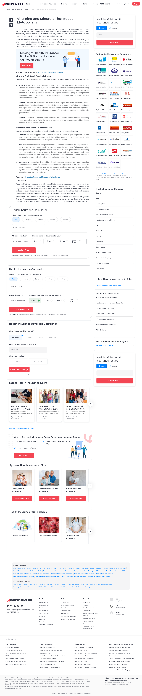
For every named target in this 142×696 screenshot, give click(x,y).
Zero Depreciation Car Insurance (16, 653)
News (85, 4)
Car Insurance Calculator (105, 308)
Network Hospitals (102, 209)
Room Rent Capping (103, 258)
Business (42, 619)
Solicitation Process (89, 618)
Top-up (99, 193)
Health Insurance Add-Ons (105, 220)
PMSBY (40, 587)
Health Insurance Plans (35, 568)
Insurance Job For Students (117, 667)
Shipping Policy (66, 611)
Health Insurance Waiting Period (99, 577)
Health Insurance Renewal (22, 574)
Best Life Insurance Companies (84, 659)
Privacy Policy (65, 602)
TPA (97, 198)
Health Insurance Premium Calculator (109, 303)
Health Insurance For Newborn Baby (47, 577)
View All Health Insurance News (21, 429)
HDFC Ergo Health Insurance (56, 584)
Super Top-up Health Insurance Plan (96, 571)
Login (136, 4)
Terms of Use (65, 613)
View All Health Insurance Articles (108, 285)
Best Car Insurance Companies (16, 664)
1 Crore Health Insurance (66, 568)
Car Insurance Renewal (13, 647)
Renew (64, 4)
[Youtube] (11, 605)
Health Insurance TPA (117, 571)
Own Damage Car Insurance (15, 659)
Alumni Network (88, 621)
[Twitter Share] (11, 25)
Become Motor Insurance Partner (119, 650)
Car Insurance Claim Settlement (16, 661)
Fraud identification (89, 608)
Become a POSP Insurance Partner (119, 647)
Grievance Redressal (67, 605)
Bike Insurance (44, 605)
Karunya (88, 587)
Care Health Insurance (37, 584)
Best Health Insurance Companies (51, 650)
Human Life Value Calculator (106, 298)
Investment (42, 616)
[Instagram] (15, 605)
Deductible (100, 269)
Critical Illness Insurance (72, 537)
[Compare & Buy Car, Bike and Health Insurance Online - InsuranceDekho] (12, 4)
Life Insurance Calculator (105, 319)
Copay (98, 236)
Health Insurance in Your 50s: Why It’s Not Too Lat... (76, 407)
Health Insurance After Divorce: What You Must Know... (20, 407)
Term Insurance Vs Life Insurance (85, 656)
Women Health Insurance (104, 574)
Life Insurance (43, 611)
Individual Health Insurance (73, 490)
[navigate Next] (90, 404)
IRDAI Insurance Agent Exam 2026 (119, 661)
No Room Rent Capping (104, 252)
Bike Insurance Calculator (105, 314)
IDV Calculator (10, 656)
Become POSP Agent (101, 4)
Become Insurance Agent (105, 345)
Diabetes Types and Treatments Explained (42, 177)
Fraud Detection (66, 608)
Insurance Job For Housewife (118, 664)
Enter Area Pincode (20, 241)
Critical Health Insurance (48, 659)
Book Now (26, 65)
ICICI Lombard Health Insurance (101, 584)
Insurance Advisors (48, 4)
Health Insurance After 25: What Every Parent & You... (48, 407)
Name (100, 35)
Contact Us (86, 602)
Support (73, 4)
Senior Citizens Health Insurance (50, 667)
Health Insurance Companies (72, 571)
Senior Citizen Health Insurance (62, 574)
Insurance (30, 4)
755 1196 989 (14, 612)
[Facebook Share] (11, 20)
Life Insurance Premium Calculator (85, 667)
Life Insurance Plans (81, 661)
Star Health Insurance (20, 584)
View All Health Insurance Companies (109, 174)
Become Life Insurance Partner (118, 656)
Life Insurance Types (81, 650)
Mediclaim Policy (50, 568)
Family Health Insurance (18, 490)
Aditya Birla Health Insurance (78, 584)
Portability (99, 242)
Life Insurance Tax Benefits (83, 664)
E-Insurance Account (68, 619)
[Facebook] (8, 605)
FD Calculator (101, 330)
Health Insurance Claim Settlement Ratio (27, 571)
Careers (85, 624)
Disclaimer (86, 611)
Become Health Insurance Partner (119, 653)
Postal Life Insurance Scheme (84, 647)
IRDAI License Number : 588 (116, 680)
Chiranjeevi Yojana (50, 587)
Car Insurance (43, 602)
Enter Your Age (19, 227)
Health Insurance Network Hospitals (74, 577)
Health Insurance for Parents (84, 574)
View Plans (113, 42)
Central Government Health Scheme (71, 587)
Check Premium (22, 498)
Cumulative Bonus (102, 263)
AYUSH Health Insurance (104, 215)
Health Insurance (20, 535)
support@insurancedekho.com (23, 610)
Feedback (86, 605)
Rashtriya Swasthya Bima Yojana (24, 587)
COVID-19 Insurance (48, 535)
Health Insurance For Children (23, 577)
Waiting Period (101, 204)
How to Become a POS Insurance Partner (121, 659)
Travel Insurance (44, 622)
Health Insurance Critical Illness (115, 568)
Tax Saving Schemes (46, 625)
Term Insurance (44, 613)
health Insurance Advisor (51, 571)
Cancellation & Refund (68, 616)
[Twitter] (22, 605)
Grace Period (100, 231)
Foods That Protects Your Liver (50, 72)
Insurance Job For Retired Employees (120, 670)
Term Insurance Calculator (106, 325)
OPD (97, 225)
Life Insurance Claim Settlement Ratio (86, 653)
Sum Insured (100, 247)
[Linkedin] (18, 605)
